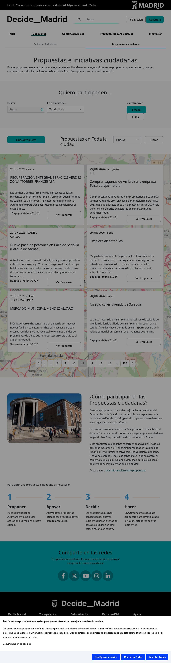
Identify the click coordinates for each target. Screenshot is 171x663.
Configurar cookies (106, 656)
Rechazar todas (133, 656)
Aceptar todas (157, 656)
